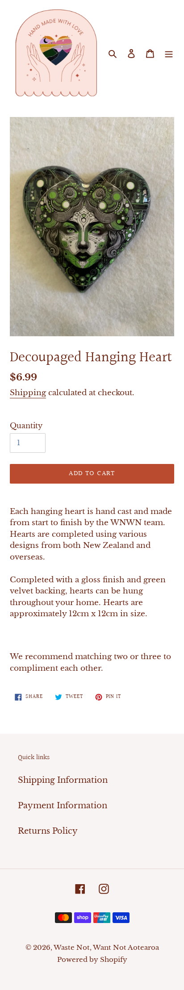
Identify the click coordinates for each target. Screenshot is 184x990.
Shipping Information (63, 780)
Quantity (26, 425)
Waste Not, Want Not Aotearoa (106, 947)
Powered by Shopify (92, 959)
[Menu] (168, 53)
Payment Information (62, 805)
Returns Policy (48, 831)
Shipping (28, 392)
